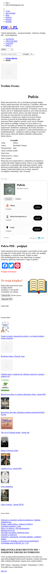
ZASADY (9, 43)
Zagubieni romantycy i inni (11, 526)
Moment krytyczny (8, 530)
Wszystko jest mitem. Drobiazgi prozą (15, 533)
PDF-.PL (9, 27)
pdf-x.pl (4, 571)
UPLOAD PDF (11, 41)
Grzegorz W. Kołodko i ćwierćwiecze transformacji (20, 541)
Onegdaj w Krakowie (9, 535)
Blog (7, 15)
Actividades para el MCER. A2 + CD (15, 543)
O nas (8, 11)
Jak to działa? (10, 13)
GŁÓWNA (10, 39)
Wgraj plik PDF (7, 299)
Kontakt (9, 22)
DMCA (8, 45)
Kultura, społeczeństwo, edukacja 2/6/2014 (17, 524)
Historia (8, 19)
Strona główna (11, 58)
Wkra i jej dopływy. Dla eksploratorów (15, 528)
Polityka (9, 17)
